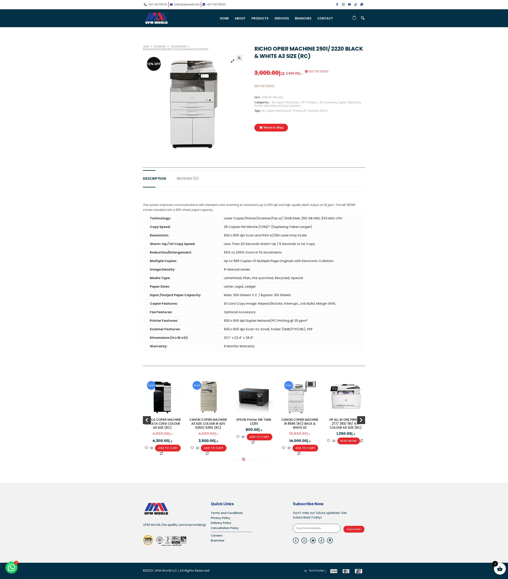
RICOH (283, 106)
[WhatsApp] (362, 5)
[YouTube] (349, 5)
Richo (323, 110)
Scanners (159, 46)
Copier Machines (349, 102)
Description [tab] (154, 178)
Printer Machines (265, 106)
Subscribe (354, 529)
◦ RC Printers (308, 102)
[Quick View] (151, 448)
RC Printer (295, 110)
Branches (303, 18)
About (240, 18)
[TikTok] (356, 5)
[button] (363, 18)
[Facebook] (337, 5)
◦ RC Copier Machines (284, 102)
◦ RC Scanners (178, 46)
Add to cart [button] (168, 448)
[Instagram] (343, 5)
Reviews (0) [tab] (188, 178)
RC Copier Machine (274, 110)
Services (281, 18)
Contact (325, 18)
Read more (348, 441)
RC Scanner (311, 110)
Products (259, 18)
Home (224, 18)
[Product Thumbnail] (233, 61)
